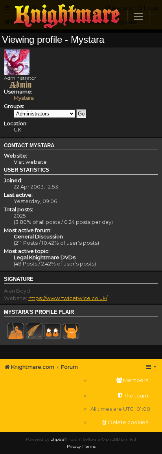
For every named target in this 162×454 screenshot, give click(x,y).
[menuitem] (120, 380)
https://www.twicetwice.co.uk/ (67, 298)
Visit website (30, 162)
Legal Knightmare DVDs (44, 257)
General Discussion (38, 236)
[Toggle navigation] (138, 16)
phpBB (57, 439)
